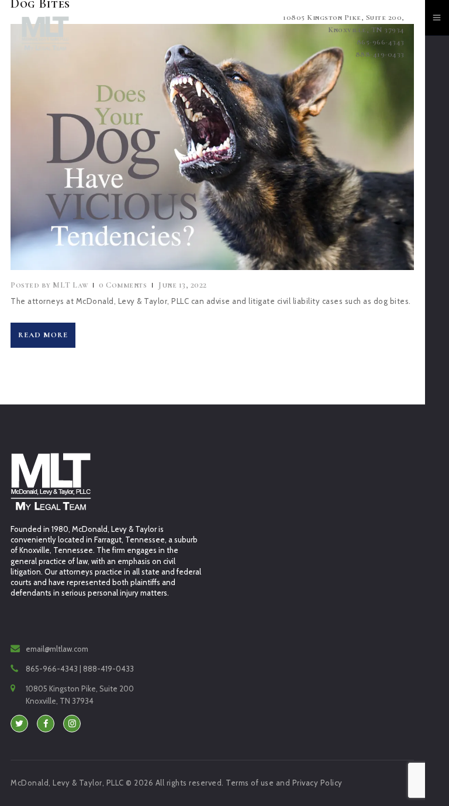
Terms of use (250, 782)
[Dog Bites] (190, 147)
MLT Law (50, 285)
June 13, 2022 (182, 285)
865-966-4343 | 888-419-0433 (80, 668)
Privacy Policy (317, 782)
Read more (43, 335)
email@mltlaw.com (57, 648)
